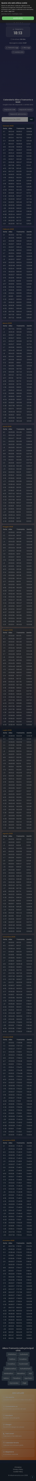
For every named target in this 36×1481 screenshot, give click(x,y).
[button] (18, 14)
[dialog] (18, 11)
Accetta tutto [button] (18, 18)
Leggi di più (11, 11)
